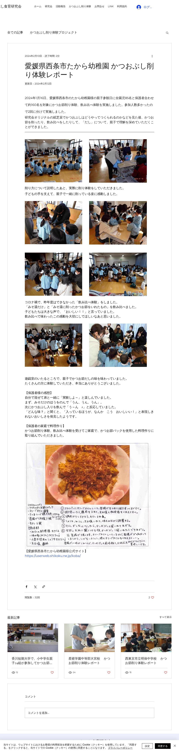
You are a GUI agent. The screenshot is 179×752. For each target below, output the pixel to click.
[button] (167, 32)
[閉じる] (175, 746)
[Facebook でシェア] (26, 586)
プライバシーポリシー (120, 747)
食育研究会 (13, 6)
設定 (147, 746)
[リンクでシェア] (43, 586)
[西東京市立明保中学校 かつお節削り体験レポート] (146, 638)
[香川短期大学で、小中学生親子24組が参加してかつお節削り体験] (33, 638)
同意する (163, 746)
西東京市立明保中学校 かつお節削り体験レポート (146, 660)
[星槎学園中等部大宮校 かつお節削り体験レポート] (89, 638)
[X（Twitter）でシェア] (35, 586)
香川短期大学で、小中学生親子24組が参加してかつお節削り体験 (32, 660)
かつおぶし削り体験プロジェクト (53, 32)
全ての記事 (15, 32)
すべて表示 (165, 617)
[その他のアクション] (152, 56)
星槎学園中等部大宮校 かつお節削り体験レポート (89, 660)
